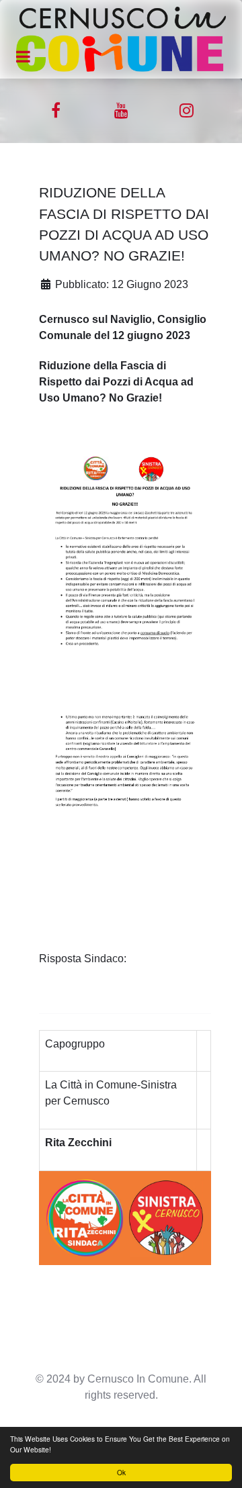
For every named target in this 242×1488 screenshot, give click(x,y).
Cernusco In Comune (138, 1379)
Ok (121, 1472)
